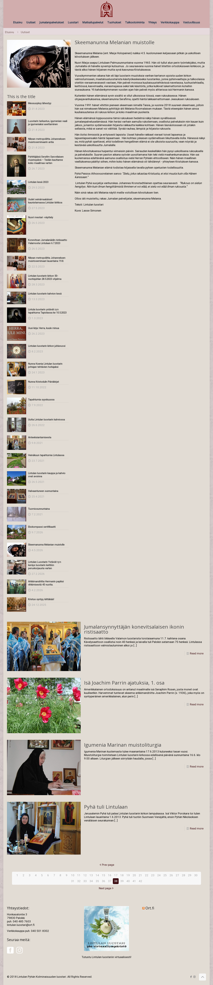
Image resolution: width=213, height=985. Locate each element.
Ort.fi (149, 908)
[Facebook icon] (191, 976)
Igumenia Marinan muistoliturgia (122, 744)
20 (134, 875)
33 (85, 881)
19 (128, 875)
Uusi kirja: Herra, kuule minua (43, 328)
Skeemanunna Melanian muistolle (46, 544)
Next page (105, 888)
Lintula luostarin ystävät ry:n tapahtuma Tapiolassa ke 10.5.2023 (47, 311)
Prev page (108, 864)
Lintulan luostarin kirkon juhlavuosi (46, 345)
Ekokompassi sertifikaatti (42, 526)
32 (79, 881)
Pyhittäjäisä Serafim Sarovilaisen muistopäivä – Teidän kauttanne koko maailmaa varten (46, 160)
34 (91, 881)
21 (140, 875)
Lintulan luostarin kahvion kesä (45, 293)
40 (128, 881)
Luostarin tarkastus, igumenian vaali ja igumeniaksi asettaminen (47, 123)
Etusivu (9, 32)
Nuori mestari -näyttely (40, 217)
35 (97, 881)
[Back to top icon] (202, 977)
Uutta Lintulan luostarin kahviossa (46, 419)
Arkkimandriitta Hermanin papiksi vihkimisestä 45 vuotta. (46, 583)
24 (159, 875)
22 (146, 875)
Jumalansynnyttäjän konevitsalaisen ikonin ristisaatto (134, 629)
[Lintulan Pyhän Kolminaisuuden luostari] (106, 9)
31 (72, 881)
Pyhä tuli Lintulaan (106, 806)
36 (103, 881)
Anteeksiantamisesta (39, 437)
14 (97, 875)
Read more (197, 653)
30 (196, 875)
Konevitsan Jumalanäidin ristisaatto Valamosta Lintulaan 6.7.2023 (47, 242)
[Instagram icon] (194, 976)
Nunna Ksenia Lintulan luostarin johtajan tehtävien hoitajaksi (45, 365)
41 (134, 881)
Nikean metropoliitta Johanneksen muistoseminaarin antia (46, 140)
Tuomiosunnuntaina (39, 508)
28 (183, 875)
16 (109, 875)
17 (115, 875)
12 (85, 875)
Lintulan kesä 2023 (38, 182)
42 (140, 881)
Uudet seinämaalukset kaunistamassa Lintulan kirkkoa (45, 201)
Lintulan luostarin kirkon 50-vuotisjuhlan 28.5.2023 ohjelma (44, 277)
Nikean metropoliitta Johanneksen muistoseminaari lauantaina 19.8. (46, 259)
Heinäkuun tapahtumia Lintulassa (46, 455)
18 (122, 875)
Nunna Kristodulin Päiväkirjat (43, 381)
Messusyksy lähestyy (39, 103)
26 (171, 875)
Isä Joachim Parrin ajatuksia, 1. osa (124, 682)
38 (115, 881)
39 (122, 881)
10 (72, 875)
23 (152, 875)
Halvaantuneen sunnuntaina (43, 491)
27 (177, 875)
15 (103, 875)
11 (79, 875)
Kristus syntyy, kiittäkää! (41, 599)
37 (109, 881)
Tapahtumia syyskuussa (41, 399)
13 (91, 875)
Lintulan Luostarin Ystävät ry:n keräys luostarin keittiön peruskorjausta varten (44, 565)
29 (189, 875)
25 (165, 875)
